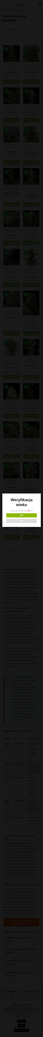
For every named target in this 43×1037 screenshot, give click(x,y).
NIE (21, 521)
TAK (21, 515)
